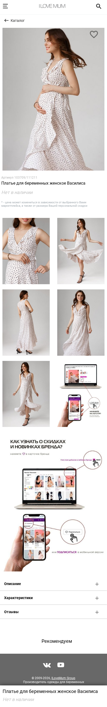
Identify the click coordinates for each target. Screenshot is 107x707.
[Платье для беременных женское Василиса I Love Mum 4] (26, 322)
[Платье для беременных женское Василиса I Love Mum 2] (26, 251)
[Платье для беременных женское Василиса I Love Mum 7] (81, 394)
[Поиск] (97, 6)
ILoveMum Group (63, 678)
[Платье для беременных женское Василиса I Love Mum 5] (81, 322)
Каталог (18, 20)
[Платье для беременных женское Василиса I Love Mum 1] (53, 99)
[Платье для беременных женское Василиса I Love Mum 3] (81, 251)
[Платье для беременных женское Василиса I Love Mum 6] (26, 394)
